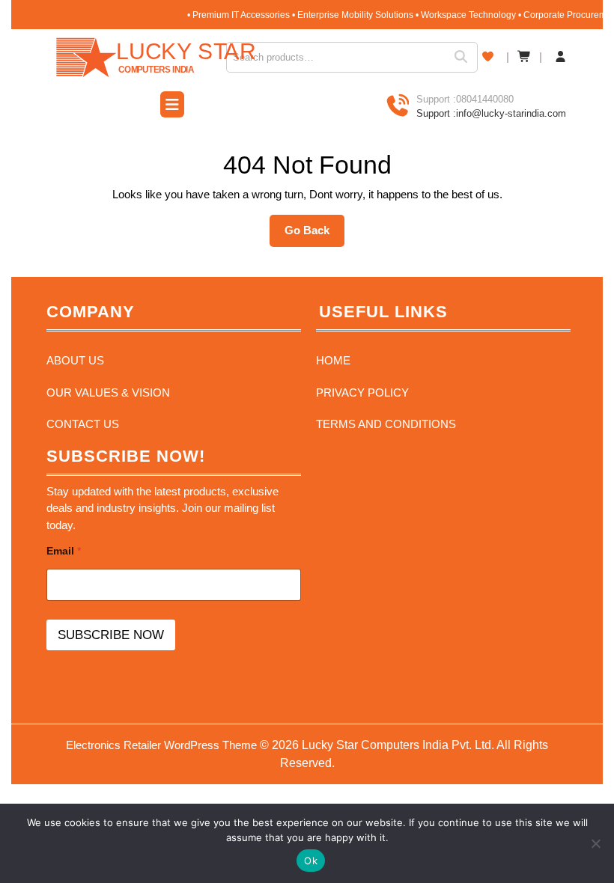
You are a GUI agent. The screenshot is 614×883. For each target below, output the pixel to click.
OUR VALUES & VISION (108, 392)
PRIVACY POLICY (362, 392)
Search (466, 57)
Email (63, 551)
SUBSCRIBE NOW (111, 635)
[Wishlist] (488, 56)
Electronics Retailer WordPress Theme (161, 745)
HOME (333, 360)
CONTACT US (82, 424)
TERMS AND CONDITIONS (386, 424)
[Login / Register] (560, 57)
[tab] (172, 106)
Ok (310, 861)
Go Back (314, 235)
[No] (595, 843)
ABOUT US (75, 360)
